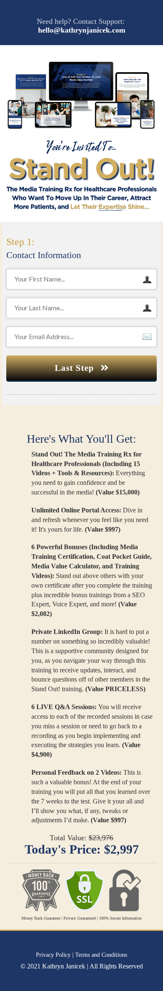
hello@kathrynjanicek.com (81, 30)
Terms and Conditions (101, 955)
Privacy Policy (53, 955)
